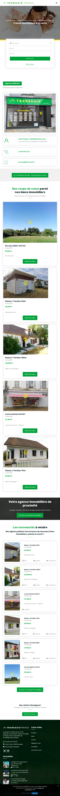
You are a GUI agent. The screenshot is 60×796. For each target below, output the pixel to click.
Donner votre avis (31, 714)
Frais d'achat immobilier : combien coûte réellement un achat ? (19, 781)
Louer (33, 736)
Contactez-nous (36, 750)
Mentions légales (26, 793)
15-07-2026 (15, 776)
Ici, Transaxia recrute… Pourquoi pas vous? (30, 175)
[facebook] (4, 750)
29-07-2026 (15, 767)
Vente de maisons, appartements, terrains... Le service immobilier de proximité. (30, 20)
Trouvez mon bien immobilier (30, 515)
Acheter (33, 733)
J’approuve (34, 793)
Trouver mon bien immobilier (30, 690)
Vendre (33, 740)
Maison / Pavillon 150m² (16, 358)
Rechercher (30, 58)
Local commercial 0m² (15, 414)
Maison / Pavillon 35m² (15, 301)
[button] (30, 43)
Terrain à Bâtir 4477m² (15, 246)
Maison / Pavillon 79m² (15, 470)
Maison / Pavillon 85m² (32, 643)
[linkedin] (8, 750)
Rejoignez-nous (36, 743)
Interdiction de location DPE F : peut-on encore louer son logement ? (19, 772)
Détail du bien (30, 261)
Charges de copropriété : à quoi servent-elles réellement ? (19, 764)
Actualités (34, 747)
